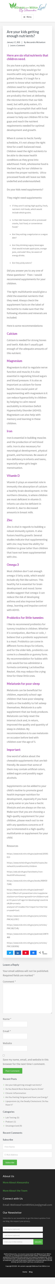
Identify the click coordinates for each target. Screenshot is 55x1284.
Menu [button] (29, 16)
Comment (9, 981)
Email (7, 1031)
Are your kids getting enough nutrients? (23, 1085)
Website (7, 1043)
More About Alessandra (16, 1182)
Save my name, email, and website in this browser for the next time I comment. (25, 1062)
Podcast (9, 1121)
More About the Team (15, 1190)
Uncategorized (12, 1125)
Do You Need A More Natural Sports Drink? (24, 1089)
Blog (31, 1272)
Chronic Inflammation (15, 1093)
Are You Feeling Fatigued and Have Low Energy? (26, 1097)
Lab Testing (10, 1117)
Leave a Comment (17, 45)
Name (7, 1019)
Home (25, 1272)
